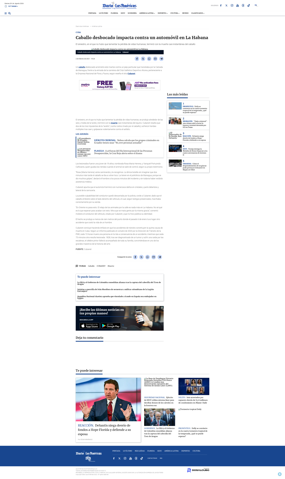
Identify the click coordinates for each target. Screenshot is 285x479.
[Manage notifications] (280, 474)
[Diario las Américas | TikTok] (248, 5)
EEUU (123, 13)
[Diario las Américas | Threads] (243, 5)
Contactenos (152, 458)
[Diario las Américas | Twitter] (226, 5)
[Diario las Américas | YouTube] (237, 5)
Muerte (111, 266)
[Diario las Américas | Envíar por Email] (155, 59)
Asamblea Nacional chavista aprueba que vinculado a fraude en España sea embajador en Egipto (116, 297)
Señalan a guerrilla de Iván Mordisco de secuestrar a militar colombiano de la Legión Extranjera (115, 290)
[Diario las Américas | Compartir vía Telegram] (161, 59)
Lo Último (103, 13)
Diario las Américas (82, 26)
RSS (161, 458)
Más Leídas (140, 451)
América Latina (146, 13)
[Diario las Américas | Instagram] (232, 5)
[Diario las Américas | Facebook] (220, 5)
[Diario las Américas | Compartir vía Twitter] (143, 59)
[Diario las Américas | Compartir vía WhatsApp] (149, 59)
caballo (82, 67)
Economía (132, 13)
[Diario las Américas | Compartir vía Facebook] (137, 59)
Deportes (162, 13)
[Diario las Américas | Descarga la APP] (90, 326)
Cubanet (131, 73)
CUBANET (101, 266)
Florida (114, 13)
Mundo (185, 13)
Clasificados (197, 13)
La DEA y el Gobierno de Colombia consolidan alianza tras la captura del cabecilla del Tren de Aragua (119, 283)
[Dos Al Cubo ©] (198, 472)
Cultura (174, 13)
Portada (92, 13)
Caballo (91, 266)
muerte (114, 123)
